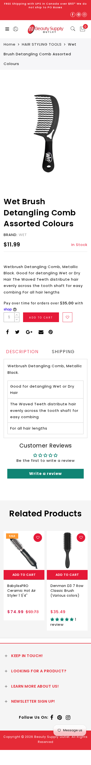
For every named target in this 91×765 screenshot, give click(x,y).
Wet (23, 234)
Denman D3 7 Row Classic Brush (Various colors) (66, 590)
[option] (24, 575)
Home (10, 44)
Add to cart (24, 574)
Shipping (63, 352)
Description (22, 352)
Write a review (45, 473)
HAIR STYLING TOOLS (42, 44)
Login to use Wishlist (67, 317)
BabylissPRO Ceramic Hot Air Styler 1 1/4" (21, 590)
